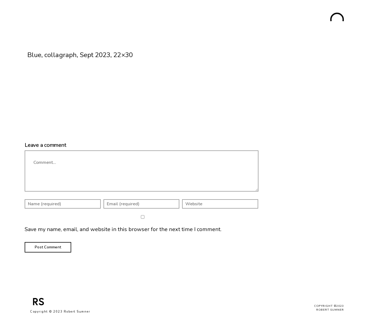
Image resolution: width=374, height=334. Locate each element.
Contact (310, 20)
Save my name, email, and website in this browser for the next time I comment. (123, 229)
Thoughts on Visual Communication (197, 20)
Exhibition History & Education (268, 20)
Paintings (110, 20)
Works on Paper (141, 20)
